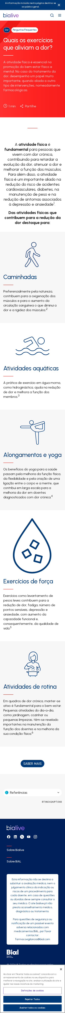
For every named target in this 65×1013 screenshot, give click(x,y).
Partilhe (30, 106)
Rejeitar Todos (32, 999)
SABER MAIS (32, 764)
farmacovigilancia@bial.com (32, 939)
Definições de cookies (32, 990)
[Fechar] (61, 969)
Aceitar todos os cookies (32, 1008)
